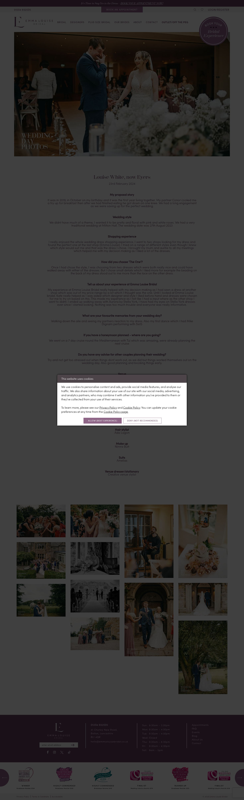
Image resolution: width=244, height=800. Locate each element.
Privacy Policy (108, 407)
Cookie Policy (131, 407)
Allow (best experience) (102, 420)
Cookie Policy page (116, 411)
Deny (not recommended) (142, 420)
